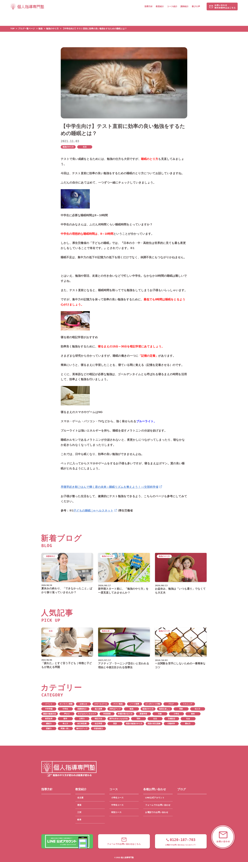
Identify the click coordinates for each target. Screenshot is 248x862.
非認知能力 (98, 728)
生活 (85, 147)
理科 (138, 719)
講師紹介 (184, 6)
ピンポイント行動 (152, 704)
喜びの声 (196, 6)
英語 (115, 723)
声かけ (67, 714)
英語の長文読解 (154, 723)
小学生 (176, 714)
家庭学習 (143, 714)
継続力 (49, 723)
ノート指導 (134, 704)
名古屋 (80, 797)
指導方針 (149, 6)
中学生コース (117, 805)
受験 (181, 709)
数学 (65, 719)
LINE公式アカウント (155, 797)
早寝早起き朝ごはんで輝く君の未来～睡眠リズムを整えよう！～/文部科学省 (109, 486)
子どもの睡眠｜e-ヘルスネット (93, 510)
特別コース (116, 812)
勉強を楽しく (164, 709)
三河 (79, 812)
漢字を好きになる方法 (118, 719)
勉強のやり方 (68, 147)
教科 (193, 714)
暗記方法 (98, 719)
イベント (49, 704)
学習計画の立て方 (125, 714)
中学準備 (49, 709)
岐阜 (79, 819)
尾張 (79, 805)
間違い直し (65, 728)
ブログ (171, 704)
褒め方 (188, 723)
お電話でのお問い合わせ (156, 812)
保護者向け (82, 709)
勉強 (131, 709)
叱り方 (197, 709)
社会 (188, 719)
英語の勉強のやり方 (134, 723)
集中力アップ (81, 728)
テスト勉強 (118, 704)
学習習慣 (107, 714)
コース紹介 (172, 6)
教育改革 (49, 719)
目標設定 (171, 719)
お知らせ (83, 704)
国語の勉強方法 (49, 714)
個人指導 (98, 709)
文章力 (82, 719)
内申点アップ (115, 709)
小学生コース (117, 797)
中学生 (65, 709)
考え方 (65, 723)
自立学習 (98, 723)
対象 (160, 714)
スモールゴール (100, 704)
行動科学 (171, 723)
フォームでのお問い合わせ (157, 805)
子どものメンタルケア (87, 714)
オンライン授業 (66, 704)
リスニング (187, 704)
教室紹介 (160, 6)
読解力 (49, 728)
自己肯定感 (82, 723)
